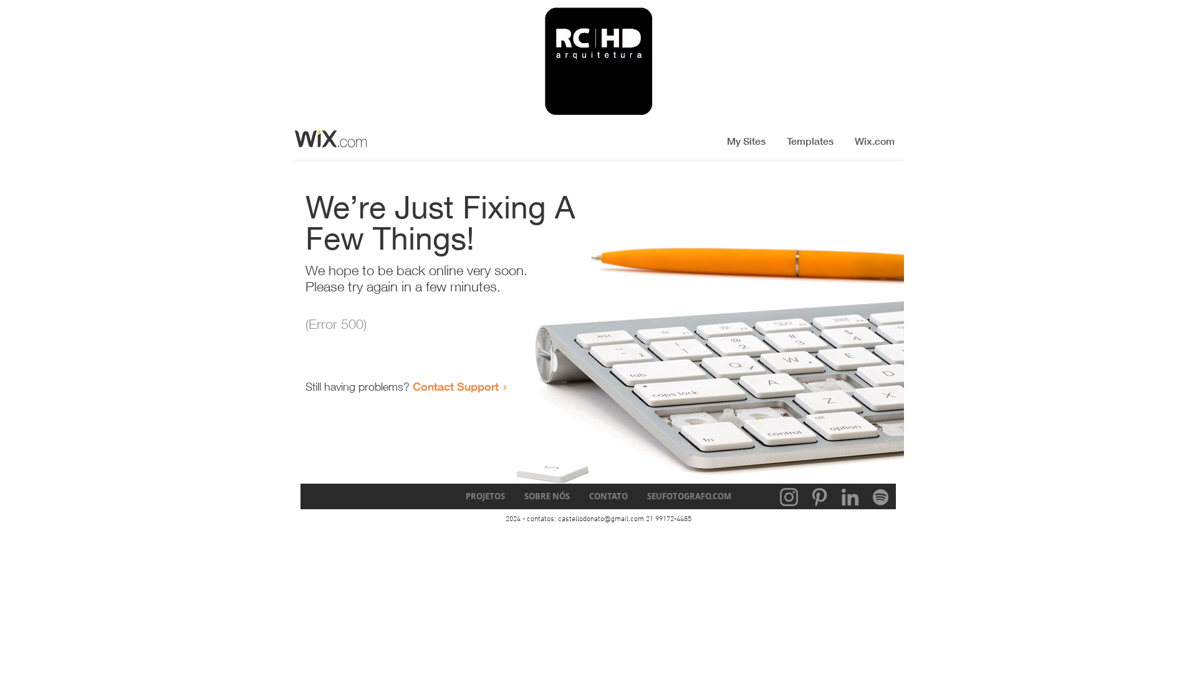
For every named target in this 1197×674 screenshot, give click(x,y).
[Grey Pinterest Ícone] (819, 497)
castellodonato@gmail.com (601, 519)
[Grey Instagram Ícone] (789, 497)
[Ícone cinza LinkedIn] (850, 497)
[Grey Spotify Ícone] (880, 497)
